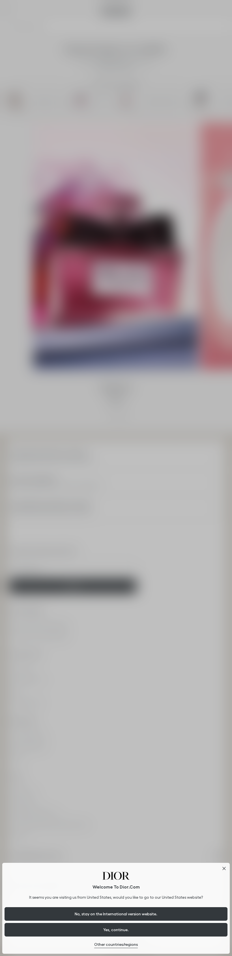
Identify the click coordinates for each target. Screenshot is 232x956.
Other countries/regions (116, 944)
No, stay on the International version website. (116, 914)
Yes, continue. (116, 929)
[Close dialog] (224, 868)
